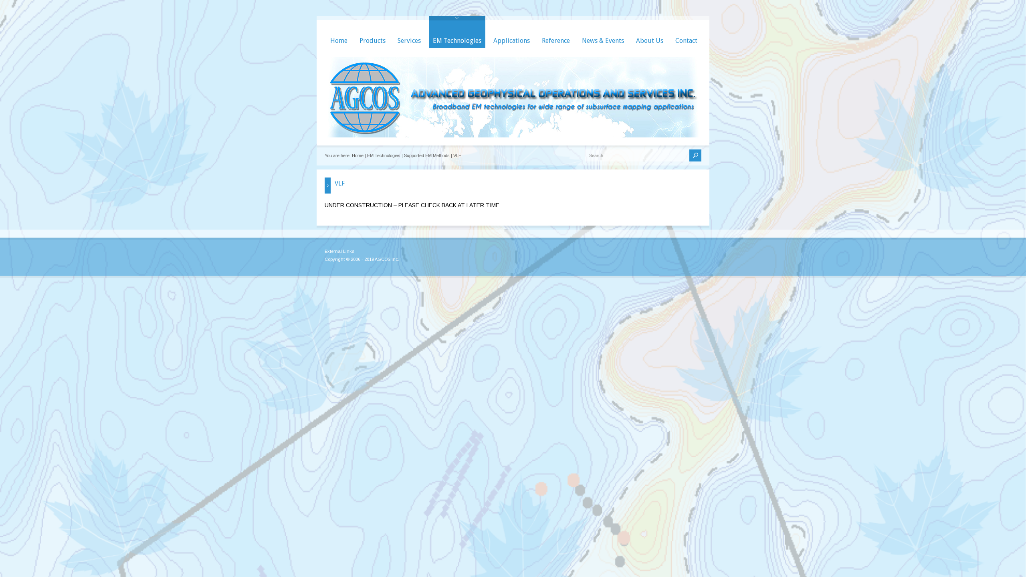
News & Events (603, 40)
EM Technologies (457, 40)
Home (338, 40)
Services (409, 40)
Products (373, 40)
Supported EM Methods (427, 155)
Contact (686, 40)
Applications (511, 40)
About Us (649, 40)
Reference (556, 40)
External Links (339, 251)
